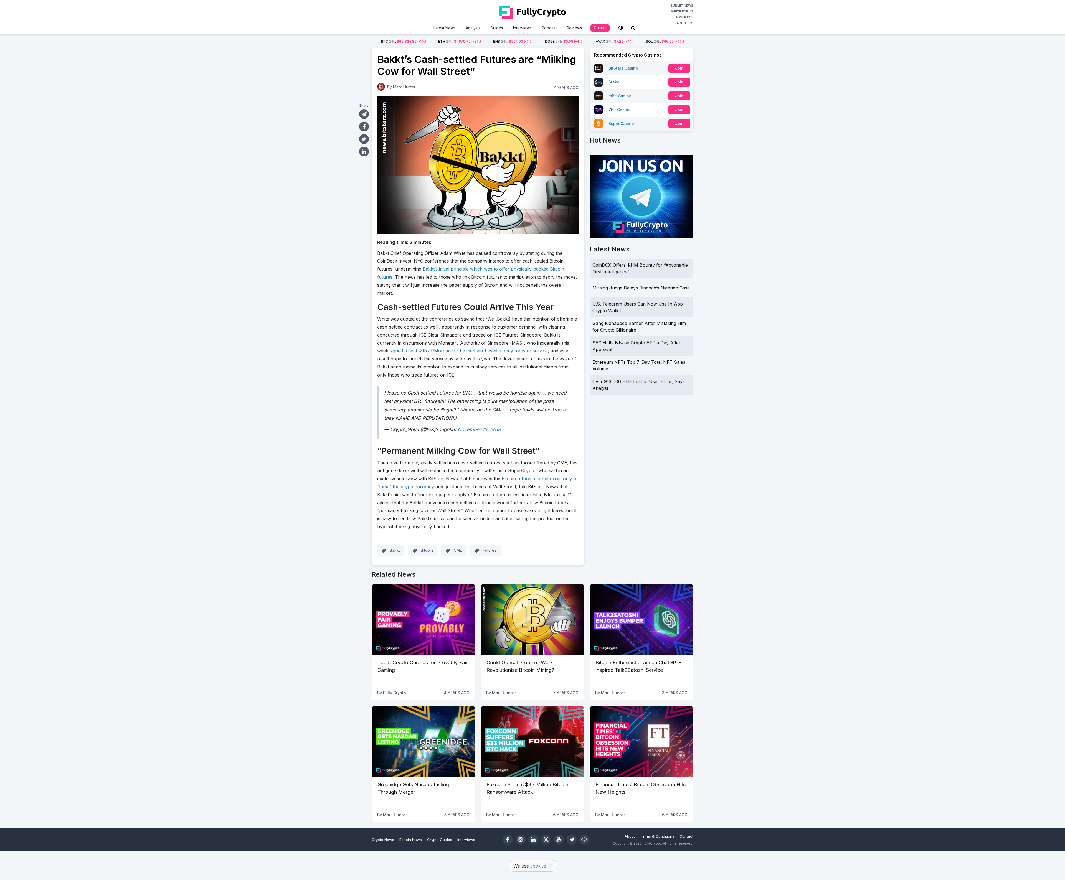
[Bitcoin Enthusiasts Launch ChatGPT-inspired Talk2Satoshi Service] (641, 619)
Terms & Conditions (657, 836)
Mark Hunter (404, 87)
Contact (686, 836)
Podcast (549, 28)
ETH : (459, 41)
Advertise (684, 17)
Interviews (522, 28)
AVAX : (615, 41)
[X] (546, 840)
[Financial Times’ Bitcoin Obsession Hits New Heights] (641, 741)
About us (685, 23)
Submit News (682, 5)
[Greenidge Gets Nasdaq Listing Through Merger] (423, 741)
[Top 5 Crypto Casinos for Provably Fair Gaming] (423, 619)
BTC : (403, 41)
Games (600, 27)
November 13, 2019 (479, 429)
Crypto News (383, 839)
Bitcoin (427, 550)
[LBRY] (584, 840)
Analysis (473, 28)
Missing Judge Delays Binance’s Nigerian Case (641, 288)
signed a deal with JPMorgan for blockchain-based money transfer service (469, 350)
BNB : (512, 41)
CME (458, 550)
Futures (489, 550)
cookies (538, 866)
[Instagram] (521, 840)
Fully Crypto (394, 692)
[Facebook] (508, 840)
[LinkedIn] (533, 840)
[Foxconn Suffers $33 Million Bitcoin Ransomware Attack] (532, 741)
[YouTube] (559, 840)
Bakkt (395, 550)
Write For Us (682, 11)
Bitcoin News (410, 839)
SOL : (665, 41)
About (630, 836)
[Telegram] (572, 840)
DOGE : (564, 41)
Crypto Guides (439, 839)
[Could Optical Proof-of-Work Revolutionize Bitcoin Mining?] (532, 619)
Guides (496, 28)
